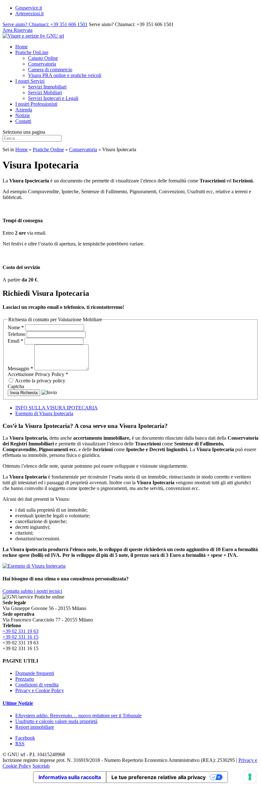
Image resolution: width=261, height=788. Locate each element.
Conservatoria (42, 64)
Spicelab (41, 766)
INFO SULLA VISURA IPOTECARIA (56, 407)
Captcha (16, 386)
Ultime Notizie (18, 703)
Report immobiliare (34, 727)
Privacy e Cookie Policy (39, 690)
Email (15, 341)
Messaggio (20, 368)
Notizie (22, 115)
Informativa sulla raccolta (70, 777)
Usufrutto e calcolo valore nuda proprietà (56, 721)
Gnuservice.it (28, 8)
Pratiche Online (48, 149)
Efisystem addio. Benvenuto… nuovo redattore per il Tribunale (78, 715)
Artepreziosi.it (29, 13)
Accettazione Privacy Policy (38, 374)
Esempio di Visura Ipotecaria (44, 413)
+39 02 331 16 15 (21, 637)
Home (21, 46)
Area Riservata (17, 30)
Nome (16, 327)
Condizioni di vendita (37, 684)
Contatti (23, 121)
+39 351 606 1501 (45, 24)
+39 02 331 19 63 (21, 631)
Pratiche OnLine (31, 52)
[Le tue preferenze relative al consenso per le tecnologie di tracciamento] (250, 777)
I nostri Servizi (30, 81)
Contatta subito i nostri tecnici (32, 591)
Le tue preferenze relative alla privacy (158, 777)
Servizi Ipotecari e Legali (53, 98)
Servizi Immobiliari (47, 86)
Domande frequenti (34, 673)
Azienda (23, 109)
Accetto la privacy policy (39, 380)
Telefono (17, 334)
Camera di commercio (50, 69)
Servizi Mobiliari (45, 92)
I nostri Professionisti (36, 104)
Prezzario (24, 679)
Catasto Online (43, 58)
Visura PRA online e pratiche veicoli (64, 75)
